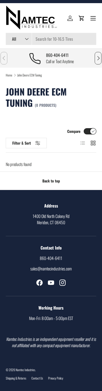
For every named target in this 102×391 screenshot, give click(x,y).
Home (9, 75)
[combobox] (51, 39)
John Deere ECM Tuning (29, 75)
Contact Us (37, 378)
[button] (81, 18)
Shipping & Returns (16, 378)
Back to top (51, 180)
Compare (74, 131)
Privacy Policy (55, 378)
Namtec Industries (25, 370)
